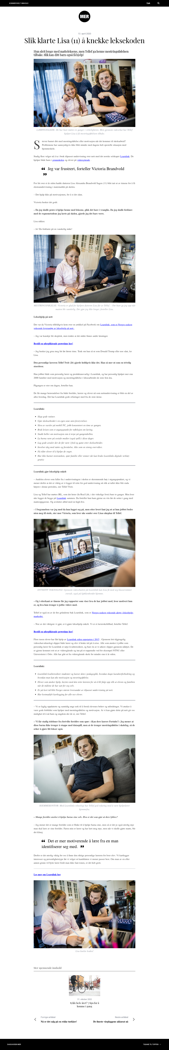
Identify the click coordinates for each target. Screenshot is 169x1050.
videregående (83, 159)
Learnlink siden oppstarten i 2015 (83, 639)
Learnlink (125, 156)
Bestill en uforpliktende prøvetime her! (53, 343)
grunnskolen (58, 159)
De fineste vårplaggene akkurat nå (110, 1019)
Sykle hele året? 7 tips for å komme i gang (84, 1004)
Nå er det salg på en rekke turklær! (59, 1019)
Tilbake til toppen (151, 1044)
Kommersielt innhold (18, 3)
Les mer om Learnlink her (47, 874)
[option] (84, 991)
